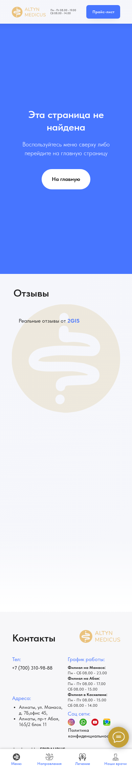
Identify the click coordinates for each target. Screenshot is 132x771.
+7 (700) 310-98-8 (31, 668)
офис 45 (38, 713)
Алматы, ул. (31, 707)
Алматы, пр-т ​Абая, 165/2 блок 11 (39, 721)
